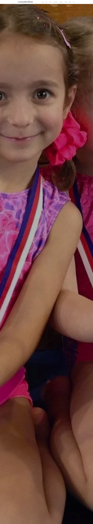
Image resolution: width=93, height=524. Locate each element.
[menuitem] (43, 2)
